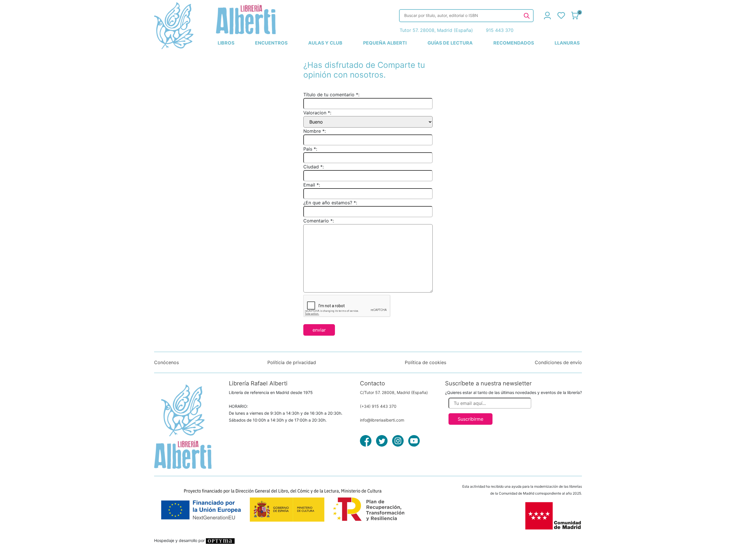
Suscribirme (470, 419)
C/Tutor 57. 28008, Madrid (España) (394, 392)
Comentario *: (318, 221)
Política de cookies (425, 362)
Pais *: (310, 149)
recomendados (513, 43)
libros (226, 43)
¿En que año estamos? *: (330, 202)
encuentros (271, 43)
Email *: (311, 185)
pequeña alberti (385, 43)
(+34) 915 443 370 (378, 406)
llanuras (567, 43)
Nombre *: (314, 131)
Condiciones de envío (558, 362)
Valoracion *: (317, 113)
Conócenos (166, 362)
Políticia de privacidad (291, 362)
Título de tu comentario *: (331, 94)
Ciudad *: (313, 167)
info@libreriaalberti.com (382, 420)
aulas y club (325, 43)
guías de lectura (450, 43)
